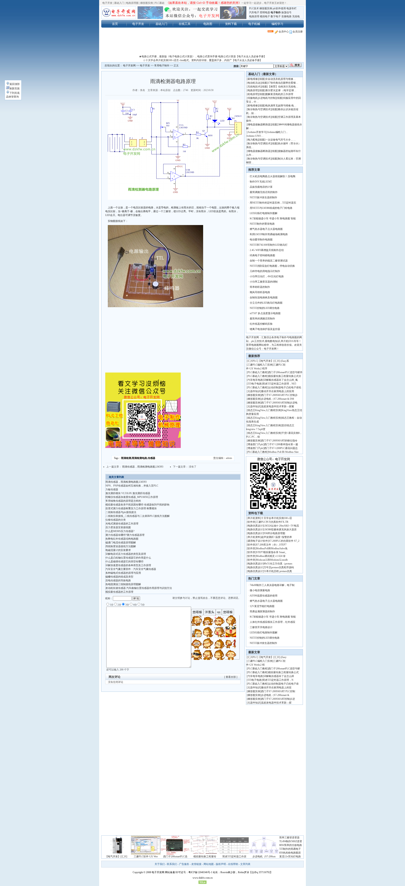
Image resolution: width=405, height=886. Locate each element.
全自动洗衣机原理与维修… (280, 79)
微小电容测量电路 (260, 590)
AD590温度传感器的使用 (263, 595)
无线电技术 (254, 86)
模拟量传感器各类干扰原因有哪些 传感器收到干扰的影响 (137, 504)
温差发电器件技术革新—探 (276, 702)
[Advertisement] (202, 45)
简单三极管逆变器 (289, 837)
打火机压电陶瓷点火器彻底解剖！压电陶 (272, 176)
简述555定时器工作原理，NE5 (279, 383)
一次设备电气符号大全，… (280, 139)
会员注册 (297, 31)
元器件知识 (254, 391)
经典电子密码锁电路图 (262, 255)
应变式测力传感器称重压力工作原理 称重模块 (131, 508)
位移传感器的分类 (115, 519)
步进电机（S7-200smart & (275, 695)
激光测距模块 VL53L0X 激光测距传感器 (127, 493)
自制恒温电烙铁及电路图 (264, 297)
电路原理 (254, 16)
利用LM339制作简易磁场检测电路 (269, 234)
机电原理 (253, 94)
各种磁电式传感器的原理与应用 (123, 572)
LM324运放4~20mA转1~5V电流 (281, 525)
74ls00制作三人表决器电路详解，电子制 (272, 585)
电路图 (207, 23)
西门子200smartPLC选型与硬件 (285, 372)
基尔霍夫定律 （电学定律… (280, 90)
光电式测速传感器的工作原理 (121, 523)
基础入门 (119, 2)
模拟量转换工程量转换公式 (283, 672)
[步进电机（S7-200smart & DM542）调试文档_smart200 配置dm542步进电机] (264, 853)
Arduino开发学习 (257, 132)
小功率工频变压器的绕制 (264, 281)
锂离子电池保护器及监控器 (265, 329)
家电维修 (253, 79)
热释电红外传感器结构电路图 (121, 538)
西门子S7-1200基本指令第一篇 (281, 444)
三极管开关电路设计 (261, 627)
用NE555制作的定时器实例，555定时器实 (273, 202)
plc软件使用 (279, 8)
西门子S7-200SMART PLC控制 (278, 691)
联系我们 (172, 864)
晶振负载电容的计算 (261, 186)
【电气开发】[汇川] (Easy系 (273, 360)
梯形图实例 (146, 2)
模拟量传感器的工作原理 (119, 591)
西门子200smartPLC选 (175, 856)
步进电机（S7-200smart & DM (277, 398)
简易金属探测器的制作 (262, 611)
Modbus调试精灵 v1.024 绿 (270, 556)
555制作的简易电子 (290, 848)
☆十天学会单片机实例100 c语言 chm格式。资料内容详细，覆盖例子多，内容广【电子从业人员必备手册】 (202, 60)
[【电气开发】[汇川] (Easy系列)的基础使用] (116, 853)
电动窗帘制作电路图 (261, 239)
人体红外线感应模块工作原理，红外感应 (272, 622)
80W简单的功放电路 (290, 845)
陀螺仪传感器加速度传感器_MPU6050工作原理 (131, 497)
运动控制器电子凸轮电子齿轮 (284, 387)
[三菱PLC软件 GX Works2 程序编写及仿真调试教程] (146, 853)
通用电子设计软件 (258, 540)
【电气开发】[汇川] (116, 856)
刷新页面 (14, 88)
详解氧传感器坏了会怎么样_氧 (281, 379)
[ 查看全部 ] (230, 677)
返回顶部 (14, 84)
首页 (115, 23)
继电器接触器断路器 (259, 124)
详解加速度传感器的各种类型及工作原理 (128, 565)
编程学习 (277, 23)
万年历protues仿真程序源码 (279, 567)
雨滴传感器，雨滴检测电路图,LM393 (142, 466)
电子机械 (254, 23)
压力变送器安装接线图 (118, 527)
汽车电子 (254, 12)
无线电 (296, 16)
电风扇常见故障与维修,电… (280, 105)
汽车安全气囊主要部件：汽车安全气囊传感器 (130, 569)
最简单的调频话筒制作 (262, 318)
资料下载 (231, 23)
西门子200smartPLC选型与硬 (284, 668)
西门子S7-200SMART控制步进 (278, 698)
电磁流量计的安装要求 (118, 550)
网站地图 (209, 864)
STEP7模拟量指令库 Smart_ (271, 552)
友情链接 (196, 864)
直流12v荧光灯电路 (290, 856)
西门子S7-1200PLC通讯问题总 (281, 448)
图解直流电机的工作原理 (279, 94)
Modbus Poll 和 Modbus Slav (283, 451)
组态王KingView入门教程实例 (264, 410)
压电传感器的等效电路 (118, 580)
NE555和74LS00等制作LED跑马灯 (269, 244)
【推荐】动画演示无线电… (283, 86)
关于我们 (160, 864)
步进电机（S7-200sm (263, 856)
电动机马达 (254, 82)
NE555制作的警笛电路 (262, 223)
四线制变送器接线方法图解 (120, 546)
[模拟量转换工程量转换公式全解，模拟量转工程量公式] (205, 853)
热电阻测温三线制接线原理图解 (123, 584)
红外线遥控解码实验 (261, 323)
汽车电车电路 (255, 379)
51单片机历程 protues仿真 (278, 571)
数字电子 (276, 16)
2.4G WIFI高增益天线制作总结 (267, 250)
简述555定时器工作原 (234, 856)
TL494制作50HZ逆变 (290, 841)
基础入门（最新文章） (263, 74)
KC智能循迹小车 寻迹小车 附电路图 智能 (273, 218)
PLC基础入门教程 (257, 372)
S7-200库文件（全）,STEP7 (271, 544)
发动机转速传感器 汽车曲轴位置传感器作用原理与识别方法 (138, 588)
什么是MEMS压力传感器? (119, 531)
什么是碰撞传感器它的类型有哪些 (124, 561)
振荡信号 (286, 12)
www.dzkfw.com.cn (203, 877)
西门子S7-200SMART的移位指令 (279, 440)
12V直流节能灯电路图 (262, 606)
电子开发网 (129, 65)
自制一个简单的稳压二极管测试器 (269, 260)
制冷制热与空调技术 (259, 109)
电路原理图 (132, 2)
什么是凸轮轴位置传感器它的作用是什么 (128, 557)
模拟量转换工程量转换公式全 (284, 376)
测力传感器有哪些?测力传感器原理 (124, 534)
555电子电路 (255, 383)
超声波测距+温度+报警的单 (276, 537)
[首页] (118, 12)
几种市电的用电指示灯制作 (265, 271)
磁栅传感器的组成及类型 (119, 576)
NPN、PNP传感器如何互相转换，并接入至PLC (131, 485)
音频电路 (286, 16)
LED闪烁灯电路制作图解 (263, 213)
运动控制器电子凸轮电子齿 (283, 683)
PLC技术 (254, 8)
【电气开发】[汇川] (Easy (272, 657)
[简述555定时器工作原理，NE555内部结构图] (234, 853)
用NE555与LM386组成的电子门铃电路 (271, 207)
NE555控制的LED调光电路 (264, 308)
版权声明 (221, 864)
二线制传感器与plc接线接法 (120, 512)
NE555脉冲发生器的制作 (263, 197)
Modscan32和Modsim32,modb (272, 559)
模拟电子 (265, 16)
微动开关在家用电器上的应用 (277, 391)
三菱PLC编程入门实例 (260, 364)
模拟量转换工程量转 (204, 856)
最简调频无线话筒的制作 (264, 192)
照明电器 (265, 12)
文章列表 (245, 864)
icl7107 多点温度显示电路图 (265, 313)
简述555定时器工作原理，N (277, 679)
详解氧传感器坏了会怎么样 (279, 676)
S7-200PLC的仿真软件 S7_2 (284, 540)
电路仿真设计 (255, 525)
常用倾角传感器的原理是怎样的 (123, 500)
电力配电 (253, 139)
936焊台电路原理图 (274, 533)
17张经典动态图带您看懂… (283, 82)
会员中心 (283, 31)
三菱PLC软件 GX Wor (146, 856)
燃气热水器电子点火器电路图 (266, 229)
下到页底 (14, 92)
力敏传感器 (111, 489)
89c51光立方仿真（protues (278, 563)
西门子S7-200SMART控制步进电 (279, 402)
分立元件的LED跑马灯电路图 (266, 302)
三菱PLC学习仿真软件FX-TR (272, 521)
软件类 (251, 521)
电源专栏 (291, 8)
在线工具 (184, 23)
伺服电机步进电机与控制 (261, 98)
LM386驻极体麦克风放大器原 (280, 529)
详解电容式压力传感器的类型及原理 (125, 553)
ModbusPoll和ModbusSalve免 (272, 548)
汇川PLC (252, 360)
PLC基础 (159, 2)
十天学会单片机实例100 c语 (276, 518)
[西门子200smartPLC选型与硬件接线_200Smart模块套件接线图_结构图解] (175, 853)
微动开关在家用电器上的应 (276, 687)
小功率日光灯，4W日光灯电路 (267, 276)
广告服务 (184, 864)
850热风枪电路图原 (290, 852)
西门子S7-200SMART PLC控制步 (279, 395)
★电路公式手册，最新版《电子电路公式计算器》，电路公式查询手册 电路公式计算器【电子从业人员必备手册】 (202, 56)
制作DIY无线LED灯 (261, 181)
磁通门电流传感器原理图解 (120, 542)
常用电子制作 (161, 65)
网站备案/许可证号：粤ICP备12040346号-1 (188, 872)
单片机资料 (254, 518)
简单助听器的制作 (260, 287)
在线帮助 (233, 864)
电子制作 (276, 12)
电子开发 (107, 2)
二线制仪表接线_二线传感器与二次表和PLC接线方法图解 (137, 516)
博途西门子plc (255, 444)
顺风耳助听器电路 (260, 292)
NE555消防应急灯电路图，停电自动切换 (272, 265)
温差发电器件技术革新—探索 (277, 406)
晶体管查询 (12, 96)
